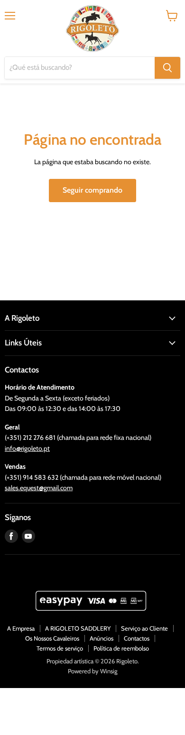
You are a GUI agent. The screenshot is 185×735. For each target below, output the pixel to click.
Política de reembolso (121, 648)
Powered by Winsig (92, 671)
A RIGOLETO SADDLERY (78, 628)
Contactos (136, 638)
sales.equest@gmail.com (39, 488)
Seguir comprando (92, 190)
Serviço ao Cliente (144, 628)
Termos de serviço (60, 648)
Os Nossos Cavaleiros (52, 638)
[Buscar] (167, 68)
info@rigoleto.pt (27, 448)
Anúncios (101, 638)
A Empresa (21, 628)
